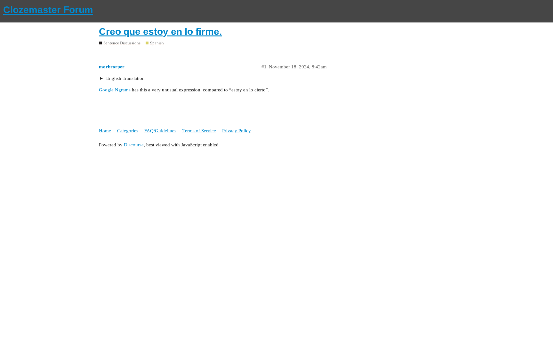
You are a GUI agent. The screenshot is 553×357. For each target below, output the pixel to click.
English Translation (125, 78)
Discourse (134, 144)
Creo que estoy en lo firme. (160, 31)
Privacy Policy (236, 130)
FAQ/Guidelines (160, 130)
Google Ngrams (115, 89)
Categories (127, 130)
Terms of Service (199, 130)
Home (105, 130)
